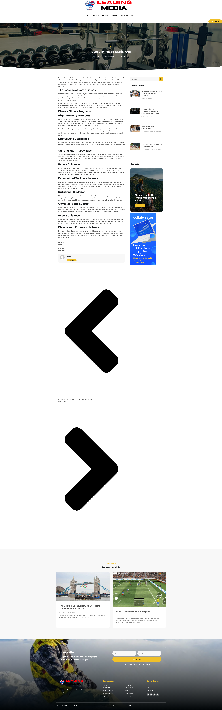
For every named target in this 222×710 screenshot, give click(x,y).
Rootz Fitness (113, 119)
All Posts (71, 260)
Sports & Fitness (111, 47)
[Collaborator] (143, 265)
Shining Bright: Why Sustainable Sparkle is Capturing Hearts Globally (151, 111)
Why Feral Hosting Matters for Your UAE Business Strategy (151, 93)
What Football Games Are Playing (133, 611)
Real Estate (105, 15)
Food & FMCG (124, 15)
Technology (114, 15)
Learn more (140, 205)
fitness (66, 158)
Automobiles (95, 15)
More (132, 15)
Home (87, 15)
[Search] (161, 79)
